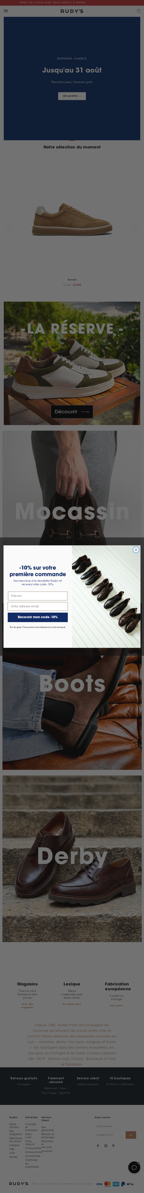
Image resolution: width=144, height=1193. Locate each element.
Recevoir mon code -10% (38, 617)
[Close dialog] (136, 550)
